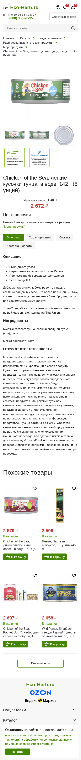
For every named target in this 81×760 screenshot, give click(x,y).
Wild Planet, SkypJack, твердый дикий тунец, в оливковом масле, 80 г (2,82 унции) (59, 634)
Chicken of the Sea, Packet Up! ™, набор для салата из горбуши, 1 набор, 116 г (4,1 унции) (21, 634)
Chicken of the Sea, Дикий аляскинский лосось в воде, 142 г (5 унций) (19, 547)
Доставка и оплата (19, 245)
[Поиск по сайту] (74, 28)
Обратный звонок (64, 16)
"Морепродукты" (14, 226)
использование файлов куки (24, 735)
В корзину (18, 557)
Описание (13, 237)
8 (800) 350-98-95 (20, 18)
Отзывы (64, 237)
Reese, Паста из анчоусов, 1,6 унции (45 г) (59, 545)
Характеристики (40, 237)
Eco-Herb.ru (24, 7)
